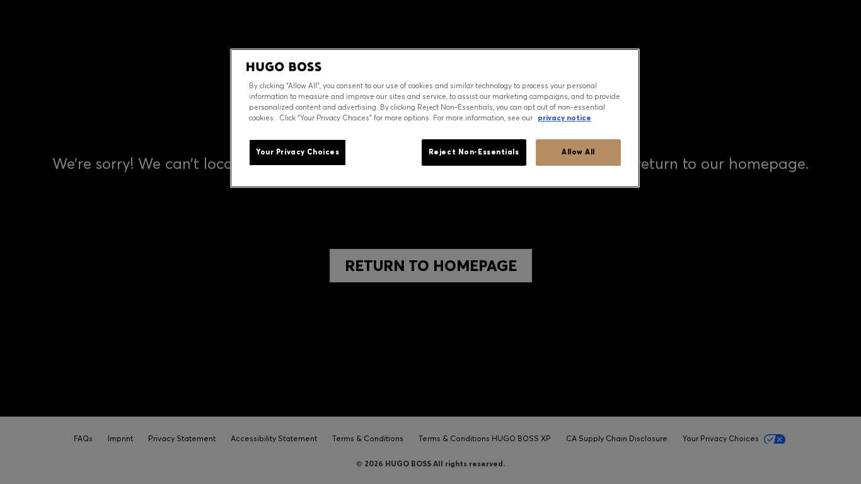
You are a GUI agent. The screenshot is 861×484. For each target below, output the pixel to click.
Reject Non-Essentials (474, 151)
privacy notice (564, 117)
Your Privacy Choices (297, 151)
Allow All (578, 151)
